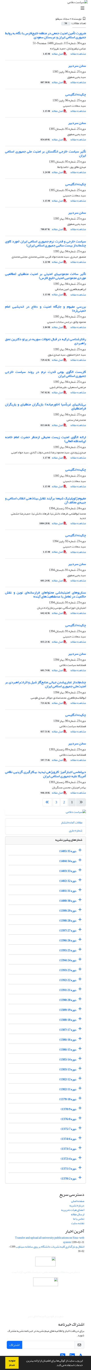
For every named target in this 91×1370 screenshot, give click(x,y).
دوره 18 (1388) (67, 1020)
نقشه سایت (77, 1223)
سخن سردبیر (77, 65)
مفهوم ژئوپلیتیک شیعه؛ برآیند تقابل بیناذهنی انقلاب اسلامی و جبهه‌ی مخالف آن (45, 500)
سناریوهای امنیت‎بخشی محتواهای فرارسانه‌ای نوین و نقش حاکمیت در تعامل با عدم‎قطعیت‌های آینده (45, 594)
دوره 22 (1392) (67, 980)
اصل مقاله (53, 54)
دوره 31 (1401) (67, 891)
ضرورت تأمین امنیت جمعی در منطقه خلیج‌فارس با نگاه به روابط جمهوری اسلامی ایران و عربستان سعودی (45, 35)
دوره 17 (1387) (67, 1030)
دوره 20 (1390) (67, 1000)
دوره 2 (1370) (68, 1178)
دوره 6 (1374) (68, 1139)
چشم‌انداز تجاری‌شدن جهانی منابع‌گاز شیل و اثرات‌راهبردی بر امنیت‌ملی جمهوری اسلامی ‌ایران (45, 684)
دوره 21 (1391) (67, 990)
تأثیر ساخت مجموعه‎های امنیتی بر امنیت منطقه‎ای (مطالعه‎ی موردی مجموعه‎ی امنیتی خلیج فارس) (45, 276)
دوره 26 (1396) (67, 940)
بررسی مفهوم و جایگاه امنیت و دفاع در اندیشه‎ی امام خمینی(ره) (45, 308)
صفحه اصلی (77, 1201)
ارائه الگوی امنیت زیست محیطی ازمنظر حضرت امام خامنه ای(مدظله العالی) (45, 439)
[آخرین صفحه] (47, 802)
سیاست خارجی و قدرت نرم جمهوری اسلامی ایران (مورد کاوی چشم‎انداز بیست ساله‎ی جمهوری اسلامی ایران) (45, 243)
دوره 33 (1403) (67, 871)
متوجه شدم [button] (12, 1362)
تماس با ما (78, 1219)
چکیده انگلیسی (75, 94)
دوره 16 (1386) (67, 1040)
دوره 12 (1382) (67, 1079)
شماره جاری (75, 830)
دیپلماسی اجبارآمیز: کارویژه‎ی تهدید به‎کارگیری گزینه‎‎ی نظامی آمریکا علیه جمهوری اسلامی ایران (45, 774)
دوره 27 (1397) (67, 930)
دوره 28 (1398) (67, 920)
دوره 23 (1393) (67, 970)
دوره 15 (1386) (67, 1049)
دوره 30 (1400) (67, 901)
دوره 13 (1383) (67, 1069)
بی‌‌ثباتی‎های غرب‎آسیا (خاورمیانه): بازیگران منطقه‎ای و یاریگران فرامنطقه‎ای (45, 406)
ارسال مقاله (77, 1214)
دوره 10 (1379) (67, 1099)
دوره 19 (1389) (67, 1010)
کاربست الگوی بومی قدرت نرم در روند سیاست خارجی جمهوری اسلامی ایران (45, 374)
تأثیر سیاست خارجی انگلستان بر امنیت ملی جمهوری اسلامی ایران (45, 153)
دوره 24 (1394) (67, 960)
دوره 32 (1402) (67, 881)
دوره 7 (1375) (68, 1129)
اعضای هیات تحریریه (72, 1210)
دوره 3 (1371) (68, 1169)
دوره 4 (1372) (68, 1159)
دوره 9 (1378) (68, 1109)
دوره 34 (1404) (67, 861)
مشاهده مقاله (78, 54)
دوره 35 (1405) (67, 851)
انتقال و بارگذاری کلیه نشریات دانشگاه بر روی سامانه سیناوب (50, 1246)
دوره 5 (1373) (68, 1149)
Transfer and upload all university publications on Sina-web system (49, 1240)
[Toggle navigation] (47, 8)
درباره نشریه (76, 1205)
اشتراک (14, 1345)
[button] (54, 1365)
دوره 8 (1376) (68, 1119)
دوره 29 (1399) (67, 911)
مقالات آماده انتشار (71, 822)
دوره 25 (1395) (67, 950)
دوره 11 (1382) (67, 1089)
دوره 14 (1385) (67, 1059)
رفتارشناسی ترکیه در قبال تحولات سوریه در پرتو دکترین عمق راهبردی (45, 341)
